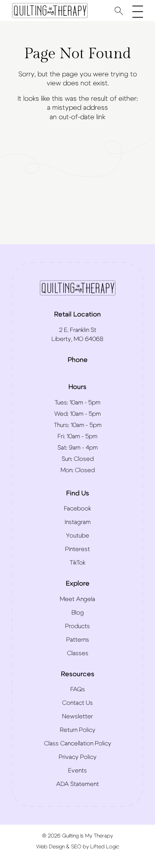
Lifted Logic (104, 846)
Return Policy (78, 730)
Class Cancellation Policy (77, 743)
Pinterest (77, 549)
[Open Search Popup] (118, 10)
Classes (77, 653)
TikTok (77, 563)
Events (77, 771)
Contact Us (77, 703)
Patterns (77, 640)
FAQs (77, 689)
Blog (77, 613)
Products (77, 626)
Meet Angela (77, 599)
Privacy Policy (78, 757)
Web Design (50, 846)
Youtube (77, 536)
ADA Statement (77, 784)
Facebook (77, 509)
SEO (76, 846)
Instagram (78, 522)
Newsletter (77, 716)
